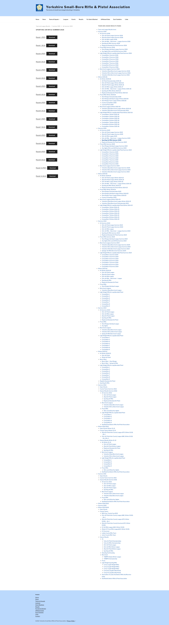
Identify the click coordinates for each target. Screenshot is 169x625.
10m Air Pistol (106, 355)
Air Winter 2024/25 (105, 175)
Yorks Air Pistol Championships (112, 541)
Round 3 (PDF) (40, 54)
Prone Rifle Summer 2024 (107, 237)
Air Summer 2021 (107, 481)
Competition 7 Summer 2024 (110, 262)
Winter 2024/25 (102, 173)
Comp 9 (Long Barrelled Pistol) (112, 572)
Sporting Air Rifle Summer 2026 (111, 43)
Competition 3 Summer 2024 (110, 256)
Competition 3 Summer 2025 (110, 154)
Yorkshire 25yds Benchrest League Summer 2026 (116, 71)
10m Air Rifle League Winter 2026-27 (112, 87)
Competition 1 (106, 294)
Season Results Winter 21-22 (108, 440)
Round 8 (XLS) (40, 143)
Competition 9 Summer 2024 (110, 266)
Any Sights (105, 325)
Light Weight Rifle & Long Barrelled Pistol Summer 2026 (116, 53)
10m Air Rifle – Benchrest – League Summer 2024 (116, 231)
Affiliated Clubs (105, 19)
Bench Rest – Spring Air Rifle (110, 363)
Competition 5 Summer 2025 (110, 158)
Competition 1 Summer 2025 (110, 152)
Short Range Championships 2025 (111, 191)
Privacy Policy (71, 621)
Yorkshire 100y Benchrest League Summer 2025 (116, 171)
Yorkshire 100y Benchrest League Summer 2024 (116, 248)
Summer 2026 (102, 31)
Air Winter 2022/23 (105, 353)
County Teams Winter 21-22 (108, 430)
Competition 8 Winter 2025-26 (110, 124)
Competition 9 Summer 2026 (110, 67)
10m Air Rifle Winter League (112, 547)
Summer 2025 (56, 26)
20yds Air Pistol (106, 357)
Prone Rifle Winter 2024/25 (108, 189)
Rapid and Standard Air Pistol (110, 282)
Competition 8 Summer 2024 (110, 264)
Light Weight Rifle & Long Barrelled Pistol (111, 292)
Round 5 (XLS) (40, 94)
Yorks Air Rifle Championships (112, 543)
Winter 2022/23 (102, 351)
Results (81, 19)
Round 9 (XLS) (40, 160)
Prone (103, 560)
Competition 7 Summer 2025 (110, 160)
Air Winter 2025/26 (105, 79)
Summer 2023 (102, 308)
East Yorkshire (117, 19)
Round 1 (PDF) (40, 37)
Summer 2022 (102, 385)
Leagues (65, 19)
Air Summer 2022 (107, 393)
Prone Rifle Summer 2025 (107, 144)
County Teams (104, 511)
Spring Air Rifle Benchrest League (111, 333)
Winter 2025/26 (102, 77)
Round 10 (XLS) (41, 176)
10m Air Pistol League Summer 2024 (112, 225)
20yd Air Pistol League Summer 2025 (112, 134)
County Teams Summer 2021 (108, 478)
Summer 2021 (102, 474)
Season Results (104, 537)
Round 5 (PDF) (40, 86)
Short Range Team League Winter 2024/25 (114, 195)
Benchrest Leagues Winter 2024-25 (110, 199)
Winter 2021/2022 (103, 426)
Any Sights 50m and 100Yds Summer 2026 (114, 51)
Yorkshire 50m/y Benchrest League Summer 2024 (116, 246)
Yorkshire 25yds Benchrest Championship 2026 (115, 110)
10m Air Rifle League (108, 229)
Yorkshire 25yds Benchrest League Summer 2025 (116, 168)
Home (37, 19)
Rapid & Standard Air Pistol (107, 381)
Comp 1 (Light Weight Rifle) (111, 564)
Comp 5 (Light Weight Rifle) (111, 566)
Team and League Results (43, 26)
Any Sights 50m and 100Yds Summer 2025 (114, 148)
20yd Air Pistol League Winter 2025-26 (113, 85)
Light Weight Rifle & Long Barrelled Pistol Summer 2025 (116, 150)
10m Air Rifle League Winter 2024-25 (112, 181)
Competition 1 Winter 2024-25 (110, 207)
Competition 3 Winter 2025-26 (110, 116)
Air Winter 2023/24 (105, 270)
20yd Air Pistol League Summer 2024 (112, 227)
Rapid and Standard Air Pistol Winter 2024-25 (115, 187)
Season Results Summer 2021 (108, 479)
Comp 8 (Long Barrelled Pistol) (112, 570)
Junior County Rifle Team (109, 535)
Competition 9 (106, 306)
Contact (37, 616)
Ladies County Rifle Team (109, 533)
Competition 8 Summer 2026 (110, 65)
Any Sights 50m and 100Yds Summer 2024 (114, 241)
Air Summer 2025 (68, 26)
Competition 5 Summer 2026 (110, 61)
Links (126, 19)
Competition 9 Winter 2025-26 (110, 126)
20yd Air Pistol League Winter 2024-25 (113, 179)
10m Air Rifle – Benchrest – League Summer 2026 (116, 41)
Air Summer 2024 (105, 223)
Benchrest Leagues (105, 288)
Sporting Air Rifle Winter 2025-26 (111, 91)
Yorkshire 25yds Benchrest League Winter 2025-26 (116, 108)
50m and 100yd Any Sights (111, 410)
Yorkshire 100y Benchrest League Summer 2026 (116, 75)
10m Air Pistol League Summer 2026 (112, 35)
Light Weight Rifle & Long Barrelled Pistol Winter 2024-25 (116, 205)
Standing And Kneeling (108, 553)
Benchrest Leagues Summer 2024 (110, 243)
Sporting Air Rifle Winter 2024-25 (111, 185)
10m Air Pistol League (108, 272)
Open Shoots (103, 387)
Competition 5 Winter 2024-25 (110, 213)
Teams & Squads (54, 19)
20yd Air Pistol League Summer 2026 (112, 37)
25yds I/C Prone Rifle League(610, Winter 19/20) (115, 529)
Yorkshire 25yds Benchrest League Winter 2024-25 (116, 201)
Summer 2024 (102, 221)
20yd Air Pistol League (108, 274)
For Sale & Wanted (92, 19)
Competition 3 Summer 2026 (110, 57)
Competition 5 (106, 300)
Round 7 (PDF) (40, 119)
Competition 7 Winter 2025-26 (110, 122)
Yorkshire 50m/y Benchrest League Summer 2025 (116, 169)
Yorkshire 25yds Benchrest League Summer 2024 (116, 245)
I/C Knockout (105, 531)
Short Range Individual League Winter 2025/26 (115, 98)
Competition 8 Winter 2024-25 (110, 217)
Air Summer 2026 (105, 33)
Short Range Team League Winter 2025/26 (114, 100)
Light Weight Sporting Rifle (109, 562)
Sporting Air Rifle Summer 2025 (111, 140)
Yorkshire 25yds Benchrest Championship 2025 (115, 203)
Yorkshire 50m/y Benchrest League (112, 331)
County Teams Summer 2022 (108, 389)
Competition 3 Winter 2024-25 (110, 209)
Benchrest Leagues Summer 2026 (110, 69)
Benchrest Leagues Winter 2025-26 (110, 106)
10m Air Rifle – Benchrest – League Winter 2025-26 (116, 89)
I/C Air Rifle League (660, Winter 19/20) (113, 527)
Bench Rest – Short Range (109, 361)
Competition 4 (106, 298)
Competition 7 (106, 302)
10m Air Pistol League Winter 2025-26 (113, 83)
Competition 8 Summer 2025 (110, 162)
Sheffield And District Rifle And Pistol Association (116, 424)
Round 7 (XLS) (40, 127)
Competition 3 (106, 296)
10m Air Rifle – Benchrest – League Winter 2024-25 (116, 183)
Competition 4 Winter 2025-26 (110, 118)
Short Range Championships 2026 (111, 96)
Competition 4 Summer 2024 (110, 258)
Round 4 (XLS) (40, 78)
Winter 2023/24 (102, 268)
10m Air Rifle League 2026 (109, 39)
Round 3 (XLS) (40, 62)
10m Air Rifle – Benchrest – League (112, 278)
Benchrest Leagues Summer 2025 (110, 166)
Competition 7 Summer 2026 (110, 63)
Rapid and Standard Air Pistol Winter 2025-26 (115, 92)
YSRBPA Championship (110, 558)
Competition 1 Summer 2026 (110, 55)
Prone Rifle (103, 284)
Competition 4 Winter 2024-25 (110, 211)
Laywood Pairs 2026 (107, 104)
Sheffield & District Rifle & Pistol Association (114, 578)
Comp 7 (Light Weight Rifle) (111, 568)
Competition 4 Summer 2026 (110, 59)
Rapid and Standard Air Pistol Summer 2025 (114, 142)
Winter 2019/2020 (103, 507)
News (44, 19)
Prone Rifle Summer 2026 (107, 47)
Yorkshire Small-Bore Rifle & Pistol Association (88, 7)
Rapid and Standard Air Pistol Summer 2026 (114, 45)
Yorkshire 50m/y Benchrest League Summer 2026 (116, 73)
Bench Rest (103, 359)
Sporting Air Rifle (106, 280)
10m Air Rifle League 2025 (109, 136)
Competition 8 (106, 304)
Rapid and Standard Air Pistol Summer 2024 (114, 235)
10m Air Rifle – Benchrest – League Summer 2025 (116, 138)
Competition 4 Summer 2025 (110, 156)
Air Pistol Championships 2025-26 (111, 81)
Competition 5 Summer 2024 (110, 260)
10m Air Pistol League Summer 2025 (112, 132)
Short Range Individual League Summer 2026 (115, 49)
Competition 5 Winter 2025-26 (110, 120)
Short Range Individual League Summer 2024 (115, 239)
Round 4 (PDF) (40, 70)
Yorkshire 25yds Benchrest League (111, 290)
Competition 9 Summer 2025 (110, 164)
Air (102, 539)
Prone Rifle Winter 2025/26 (108, 94)
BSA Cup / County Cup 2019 (110, 513)
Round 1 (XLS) (40, 45)
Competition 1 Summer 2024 (110, 254)
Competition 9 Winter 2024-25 (110, 219)
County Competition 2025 (109, 197)
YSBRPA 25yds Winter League (112, 557)
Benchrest (105, 555)
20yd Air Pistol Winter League (112, 446)
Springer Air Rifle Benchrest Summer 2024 (114, 250)
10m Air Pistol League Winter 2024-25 (113, 177)
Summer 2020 (102, 505)
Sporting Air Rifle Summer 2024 (111, 233)
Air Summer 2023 (105, 310)
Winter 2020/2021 (103, 503)
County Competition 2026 (109, 102)
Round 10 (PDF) (41, 168)
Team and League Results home (107, 29)
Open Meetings (39, 605)
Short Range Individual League (110, 286)
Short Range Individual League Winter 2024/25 (115, 193)
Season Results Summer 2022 (108, 391)
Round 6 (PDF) (40, 103)
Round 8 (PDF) (40, 135)
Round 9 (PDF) (40, 152)
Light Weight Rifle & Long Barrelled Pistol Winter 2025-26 (116, 112)
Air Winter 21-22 (106, 442)
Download (52, 37)
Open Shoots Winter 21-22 (107, 428)
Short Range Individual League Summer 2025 (115, 146)
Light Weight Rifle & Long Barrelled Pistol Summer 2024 (116, 252)
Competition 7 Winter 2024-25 (110, 215)
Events (74, 19)
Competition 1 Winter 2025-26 (110, 114)
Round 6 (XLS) (40, 111)
